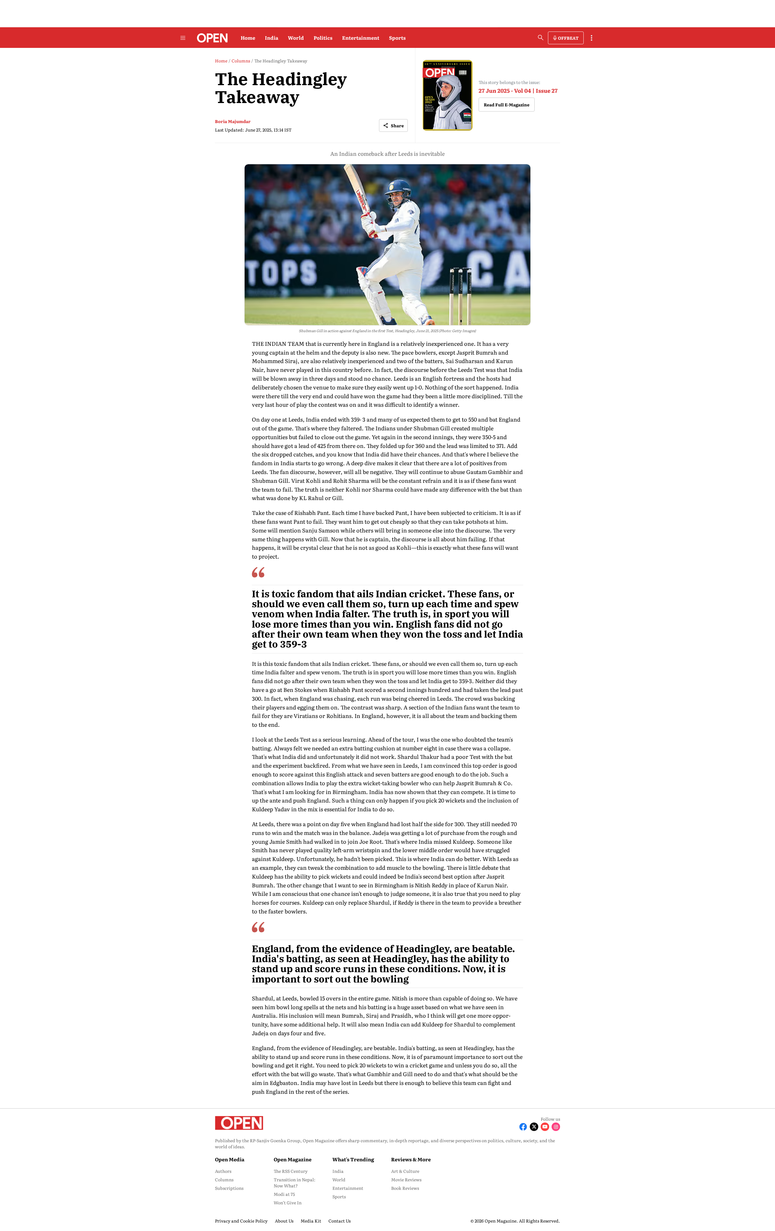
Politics (323, 37)
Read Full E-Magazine (506, 105)
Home (248, 37)
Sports (397, 37)
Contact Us (339, 1221)
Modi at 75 (284, 1194)
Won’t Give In (288, 1202)
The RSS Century (291, 1171)
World (296, 37)
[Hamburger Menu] (182, 38)
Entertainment (360, 37)
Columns (224, 1179)
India (271, 37)
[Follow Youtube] (545, 1127)
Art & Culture (405, 1171)
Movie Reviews (406, 1179)
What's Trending (353, 1159)
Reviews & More (411, 1159)
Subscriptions (229, 1188)
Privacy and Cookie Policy (241, 1221)
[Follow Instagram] (556, 1127)
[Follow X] (534, 1127)
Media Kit (311, 1221)
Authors (223, 1171)
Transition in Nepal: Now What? (294, 1182)
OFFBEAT (568, 38)
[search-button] (540, 37)
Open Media (229, 1159)
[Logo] (211, 38)
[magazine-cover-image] (448, 95)
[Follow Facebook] (523, 1127)
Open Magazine (293, 1159)
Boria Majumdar (233, 121)
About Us (284, 1221)
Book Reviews (405, 1188)
